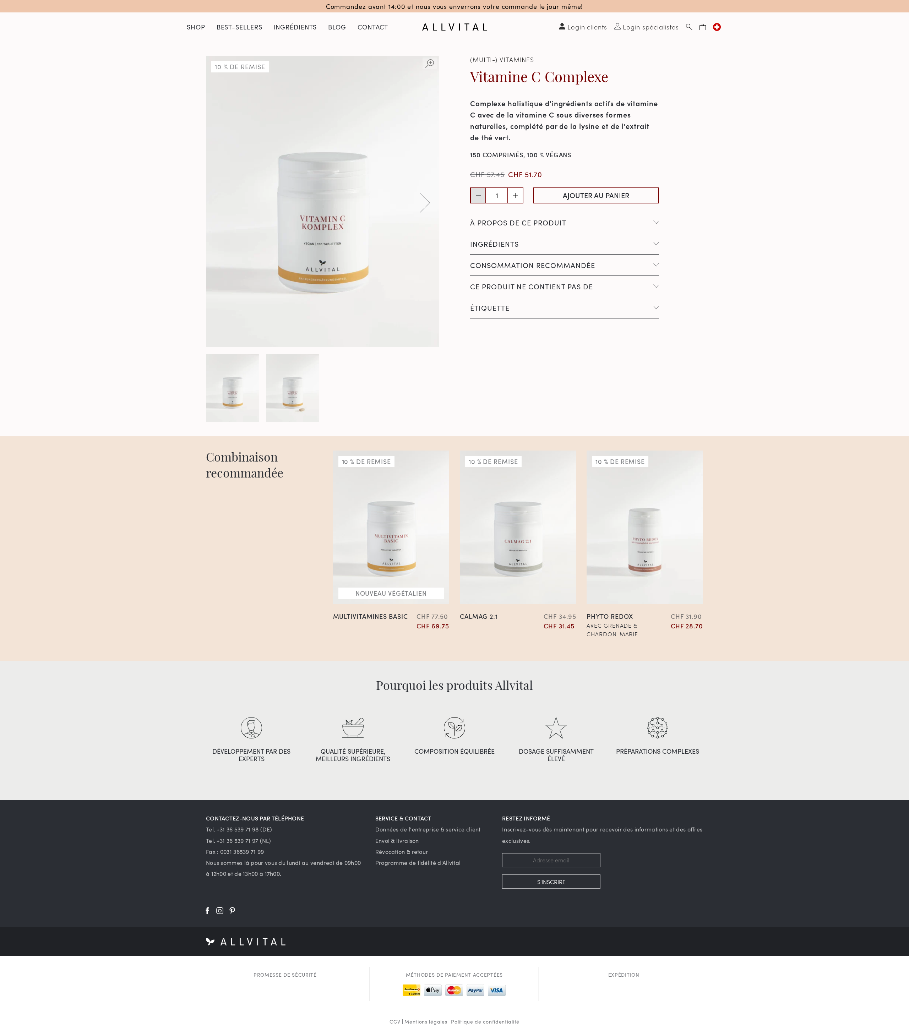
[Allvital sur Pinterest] (232, 910)
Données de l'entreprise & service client (428, 829)
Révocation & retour (401, 851)
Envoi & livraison (397, 840)
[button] (425, 203)
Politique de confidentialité (485, 1021)
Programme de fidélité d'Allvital (418, 862)
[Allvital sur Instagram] (219, 910)
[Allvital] (454, 27)
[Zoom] (430, 64)
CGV (395, 1021)
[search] (689, 27)
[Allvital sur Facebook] (207, 910)
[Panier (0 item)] (702, 27)
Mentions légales (425, 1021)
